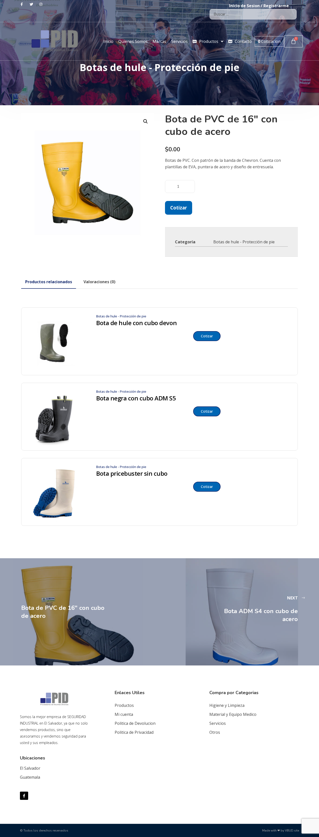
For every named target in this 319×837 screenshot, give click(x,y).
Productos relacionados (48, 281)
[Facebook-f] (24, 796)
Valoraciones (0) (99, 281)
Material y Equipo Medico (232, 714)
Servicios (217, 723)
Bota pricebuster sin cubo (131, 473)
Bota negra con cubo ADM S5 (136, 398)
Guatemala (30, 777)
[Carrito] (293, 41)
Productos (124, 705)
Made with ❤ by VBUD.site (280, 831)
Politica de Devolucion (135, 723)
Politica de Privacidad (134, 732)
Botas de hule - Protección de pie (244, 242)
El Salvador (30, 768)
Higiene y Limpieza (226, 705)
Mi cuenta (124, 714)
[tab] (48, 282)
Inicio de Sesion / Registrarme (259, 5)
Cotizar (178, 207)
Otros (214, 732)
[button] (145, 121)
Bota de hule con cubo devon (136, 323)
